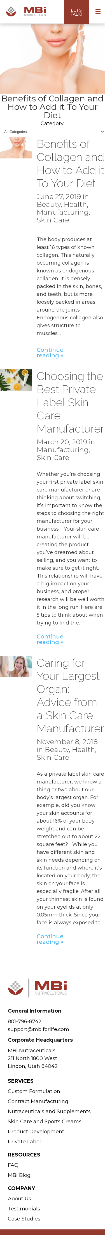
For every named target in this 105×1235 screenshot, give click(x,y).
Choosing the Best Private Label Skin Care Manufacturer (70, 402)
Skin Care (53, 220)
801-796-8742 (24, 1021)
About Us (19, 1199)
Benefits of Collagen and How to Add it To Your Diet (70, 163)
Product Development (36, 1132)
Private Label (24, 1142)
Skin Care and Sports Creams (44, 1121)
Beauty (49, 204)
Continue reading (48, 352)
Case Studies (24, 1219)
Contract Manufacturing (38, 1101)
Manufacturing (63, 212)
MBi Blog (19, 1175)
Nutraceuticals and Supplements (49, 1111)
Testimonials (24, 1209)
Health (75, 204)
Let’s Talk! (76, 12)
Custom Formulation (34, 1091)
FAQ (13, 1165)
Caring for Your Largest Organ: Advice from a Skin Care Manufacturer (70, 695)
